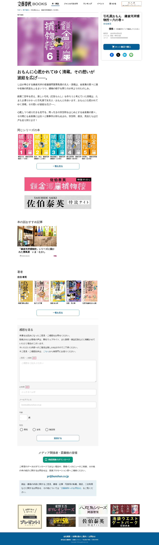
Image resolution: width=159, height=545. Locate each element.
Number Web (86, 539)
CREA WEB (95, 539)
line (131, 55)
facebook (112, 55)
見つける (112, 4)
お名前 (22, 387)
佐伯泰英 (107, 24)
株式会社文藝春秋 (66, 539)
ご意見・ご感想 (25, 358)
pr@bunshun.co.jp (58, 476)
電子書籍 (26, 10)
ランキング (87, 4)
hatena (125, 55)
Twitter (118, 55)
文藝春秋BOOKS (32, 3)
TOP (18, 10)
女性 (38, 430)
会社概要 (66, 536)
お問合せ (92, 536)
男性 (26, 430)
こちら (46, 351)
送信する (58, 438)
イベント (100, 4)
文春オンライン (76, 539)
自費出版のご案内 (79, 536)
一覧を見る (58, 166)
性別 (21, 425)
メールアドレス (25, 400)
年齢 (21, 412)
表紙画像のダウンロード (59, 460)
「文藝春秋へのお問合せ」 (71, 488)
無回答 (52, 430)
